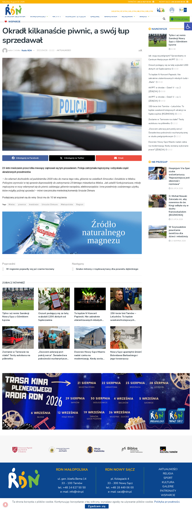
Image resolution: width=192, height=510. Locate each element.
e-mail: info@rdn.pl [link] (72, 491)
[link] (188, 26)
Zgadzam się (97, 506)
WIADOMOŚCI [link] (37, 16)
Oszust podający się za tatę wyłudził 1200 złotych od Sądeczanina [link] (53, 317)
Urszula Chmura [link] (50, 204)
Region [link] (79, 204)
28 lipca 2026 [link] (176, 188)
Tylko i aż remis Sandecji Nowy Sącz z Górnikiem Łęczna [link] (15, 317)
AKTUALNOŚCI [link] (64, 50)
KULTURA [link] (168, 482)
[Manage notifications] (5, 504)
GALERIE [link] (95, 16)
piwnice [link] (22, 204)
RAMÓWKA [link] (110, 16)
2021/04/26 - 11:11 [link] (45, 50)
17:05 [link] (180, 60)
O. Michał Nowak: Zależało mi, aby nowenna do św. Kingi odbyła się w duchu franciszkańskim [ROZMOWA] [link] (179, 205)
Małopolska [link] (67, 204)
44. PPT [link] (56, 16)
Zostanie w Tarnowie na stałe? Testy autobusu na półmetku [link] (16, 355)
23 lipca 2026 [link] (176, 219)
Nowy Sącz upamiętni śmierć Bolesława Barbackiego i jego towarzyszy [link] (126, 355)
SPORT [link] (168, 478)
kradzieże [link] (33, 204)
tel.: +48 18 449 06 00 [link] (120, 487)
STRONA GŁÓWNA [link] (15, 16)
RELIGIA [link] (168, 473)
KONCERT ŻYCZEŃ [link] (76, 16)
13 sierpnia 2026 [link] (178, 241)
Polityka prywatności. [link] (167, 502)
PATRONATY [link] (168, 491)
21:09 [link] (173, 49)
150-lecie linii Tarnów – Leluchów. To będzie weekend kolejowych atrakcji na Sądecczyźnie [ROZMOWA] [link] (123, 317)
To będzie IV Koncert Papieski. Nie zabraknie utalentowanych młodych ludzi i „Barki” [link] (88, 317)
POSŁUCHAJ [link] (181, 19)
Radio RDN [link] (27, 50)
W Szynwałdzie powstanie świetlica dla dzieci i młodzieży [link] (178, 231)
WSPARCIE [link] (14, 21)
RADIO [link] (143, 16)
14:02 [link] (162, 101)
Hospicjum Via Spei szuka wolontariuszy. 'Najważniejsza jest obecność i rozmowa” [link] (179, 176)
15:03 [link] (175, 69)
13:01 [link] (179, 114)
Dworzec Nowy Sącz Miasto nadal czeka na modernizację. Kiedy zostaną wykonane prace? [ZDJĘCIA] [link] (89, 355)
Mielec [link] (12, 204)
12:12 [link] (174, 123)
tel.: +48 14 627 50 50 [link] (72, 487)
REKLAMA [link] (127, 16)
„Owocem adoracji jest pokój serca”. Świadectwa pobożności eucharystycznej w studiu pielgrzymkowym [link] (53, 355)
